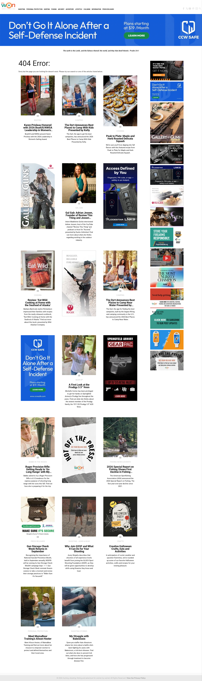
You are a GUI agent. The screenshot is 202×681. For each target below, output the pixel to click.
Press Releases (108, 9)
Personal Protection (34, 9)
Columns (87, 9)
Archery (61, 9)
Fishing (54, 9)
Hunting (47, 9)
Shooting (21, 9)
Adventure (70, 9)
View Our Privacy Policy (136, 678)
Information (96, 9)
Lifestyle (78, 9)
